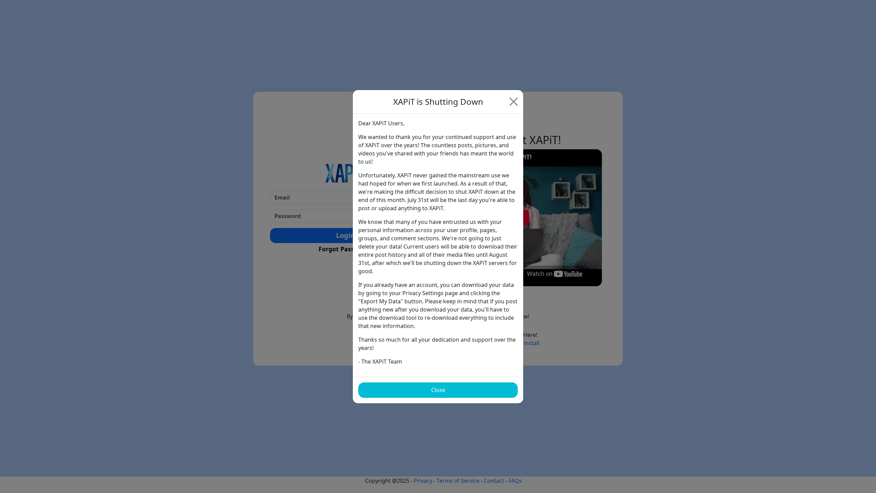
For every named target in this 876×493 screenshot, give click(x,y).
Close (438, 390)
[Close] (513, 102)
